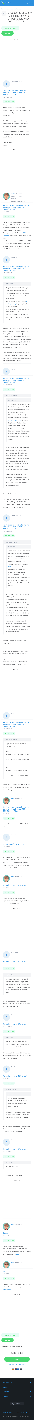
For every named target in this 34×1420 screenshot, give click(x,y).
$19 (10, 1364)
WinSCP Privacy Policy (22, 1412)
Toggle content (17, 1382)
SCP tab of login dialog (14, 420)
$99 (20, 1364)
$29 (13, 1364)
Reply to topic (10, 28)
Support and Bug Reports (13, 9)
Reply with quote (9, 101)
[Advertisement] (17, 58)
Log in (7, 33)
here (17, 1254)
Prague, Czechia (21, 201)
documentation (7, 1289)
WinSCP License (7, 1412)
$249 (23, 1364)
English (17, 1403)
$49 (16, 1364)
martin (13, 194)
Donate (17, 1359)
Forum (3, 9)
